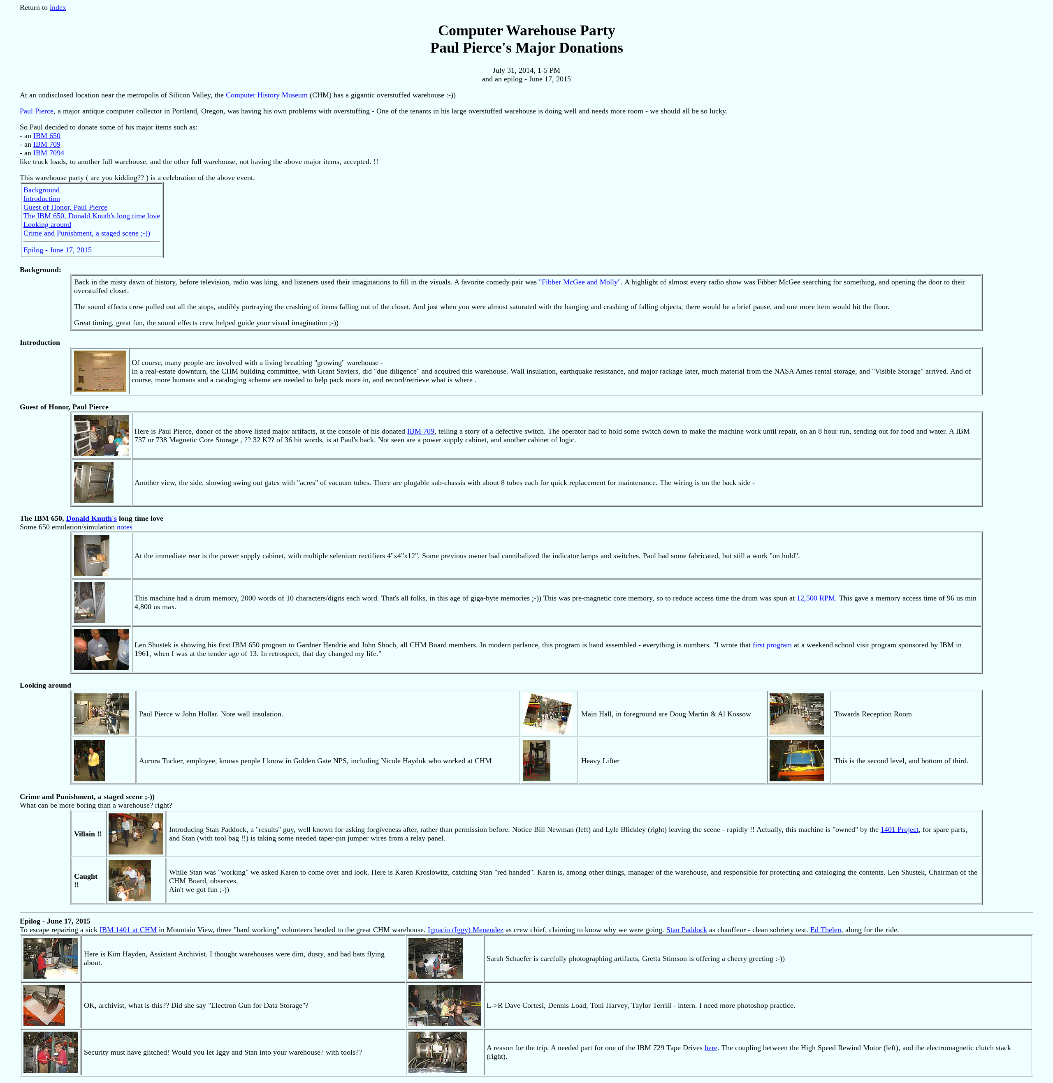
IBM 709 (46, 144)
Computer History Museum (267, 95)
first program (772, 645)
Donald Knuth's (91, 518)
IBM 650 (46, 136)
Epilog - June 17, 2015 (57, 250)
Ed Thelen (825, 930)
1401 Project (899, 829)
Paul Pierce (36, 111)
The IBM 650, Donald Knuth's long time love (91, 216)
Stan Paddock (686, 930)
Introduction (41, 198)
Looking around (47, 224)
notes (124, 527)
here (711, 1048)
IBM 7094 (48, 153)
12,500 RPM (816, 598)
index (58, 7)
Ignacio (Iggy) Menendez (465, 930)
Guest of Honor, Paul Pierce (65, 207)
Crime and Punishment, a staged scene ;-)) (86, 233)
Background (41, 190)
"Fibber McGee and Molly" (580, 282)
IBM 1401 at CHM (128, 930)
